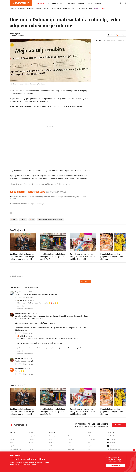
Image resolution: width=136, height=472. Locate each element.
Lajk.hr (70, 442)
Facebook (113, 436)
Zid (48, 3)
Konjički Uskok (20, 358)
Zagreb (12, 446)
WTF (90, 8)
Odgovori (71, 449)
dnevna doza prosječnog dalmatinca (50, 219)
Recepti (70, 439)
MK (18, 336)
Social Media (56, 8)
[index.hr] (21, 3)
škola (32, 219)
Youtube (113, 439)
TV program (91, 439)
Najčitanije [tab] (112, 40)
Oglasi (81, 3)
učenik (13, 219)
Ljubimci (51, 442)
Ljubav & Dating (81, 8)
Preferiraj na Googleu (117, 35)
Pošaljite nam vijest (113, 449)
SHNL (31, 446)
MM (11, 370)
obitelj (23, 219)
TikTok (112, 446)
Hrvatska (12, 439)
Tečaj (89, 436)
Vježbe (96, 8)
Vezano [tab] (121, 40)
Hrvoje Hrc (23, 300)
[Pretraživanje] (124, 3)
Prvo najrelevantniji (29, 287)
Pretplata (39, 3)
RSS (89, 449)
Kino (89, 442)
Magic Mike (19, 368)
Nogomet (32, 436)
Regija (11, 442)
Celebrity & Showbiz (43, 8)
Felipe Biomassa (20, 292)
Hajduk (31, 442)
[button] (12, 241)
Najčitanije (30, 8)
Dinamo (31, 439)
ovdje (60, 197)
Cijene (89, 3)
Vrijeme (90, 446)
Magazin (13, 8)
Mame (51, 449)
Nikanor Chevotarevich (22, 313)
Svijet (11, 436)
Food (50, 446)
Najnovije (21, 8)
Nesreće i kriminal (15, 449)
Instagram (113, 442)
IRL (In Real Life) (68, 8)
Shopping (52, 436)
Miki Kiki (23, 336)
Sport (62, 3)
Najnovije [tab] (100, 40)
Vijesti (55, 3)
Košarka (31, 449)
